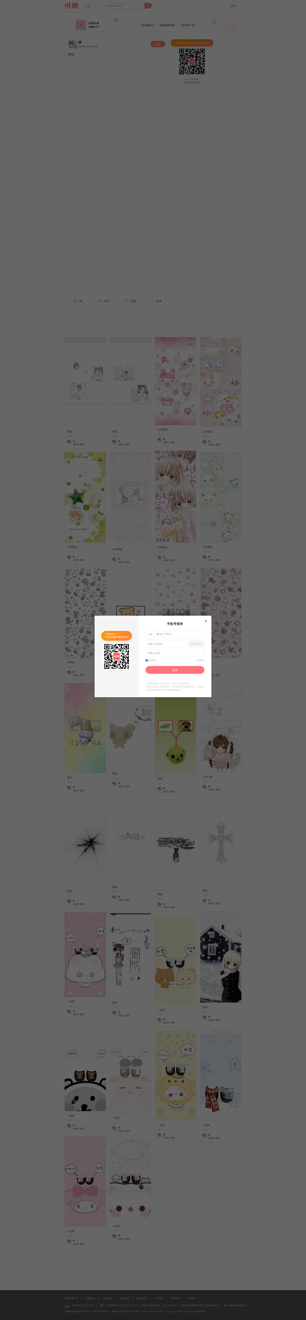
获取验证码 (196, 643)
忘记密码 (200, 660)
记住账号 (152, 660)
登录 (175, 670)
